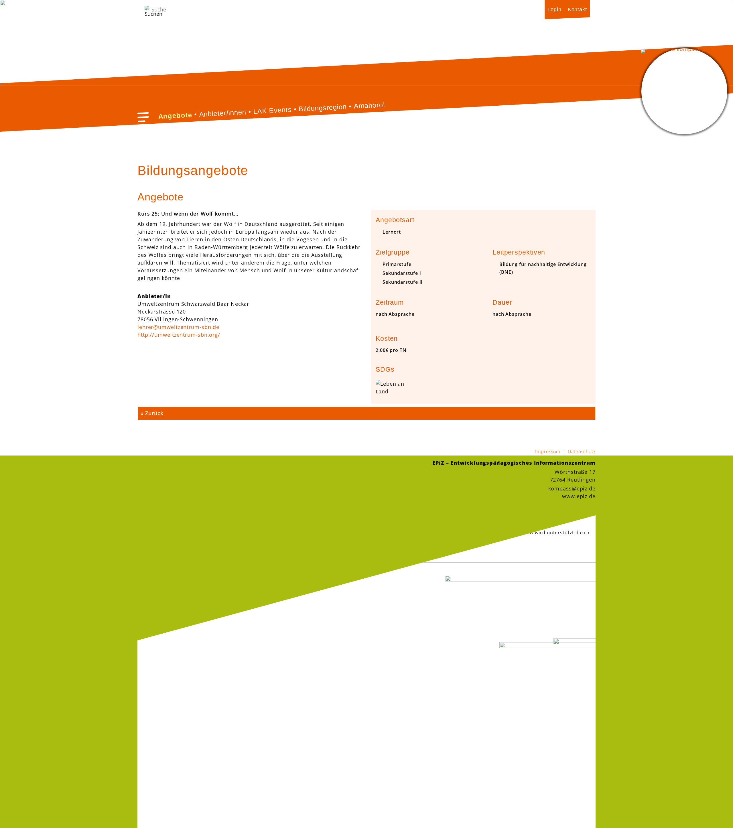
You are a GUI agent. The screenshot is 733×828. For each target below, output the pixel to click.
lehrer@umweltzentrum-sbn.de (178, 327)
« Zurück (151, 413)
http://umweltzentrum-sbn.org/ (178, 334)
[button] (143, 117)
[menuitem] (554, 9)
